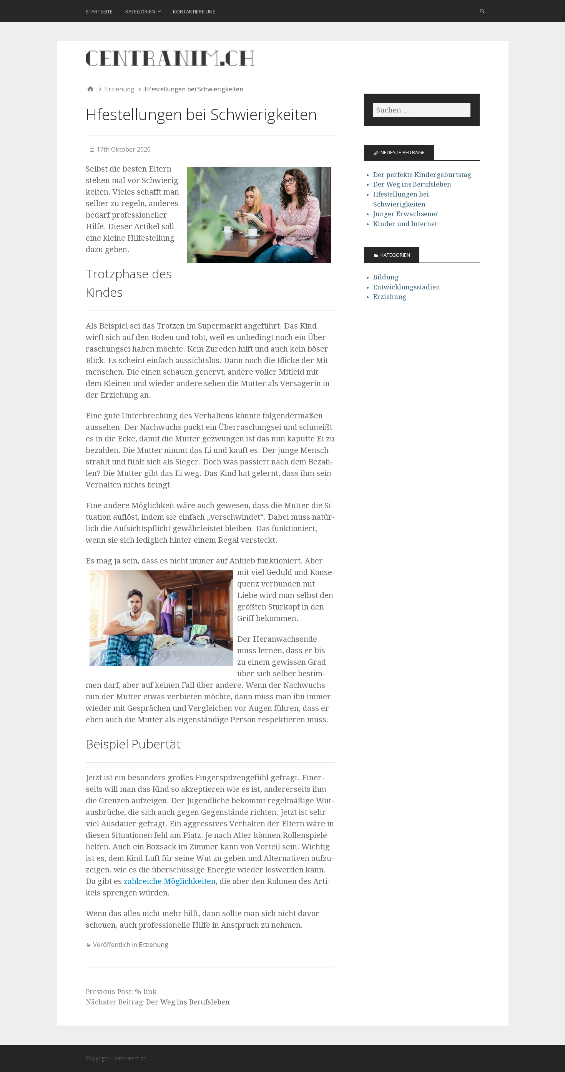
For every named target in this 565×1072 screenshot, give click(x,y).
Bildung (386, 277)
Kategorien (140, 11)
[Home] (90, 89)
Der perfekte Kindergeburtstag (422, 174)
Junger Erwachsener (406, 214)
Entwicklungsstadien (406, 287)
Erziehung (153, 944)
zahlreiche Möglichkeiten (170, 881)
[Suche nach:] (421, 110)
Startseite (99, 11)
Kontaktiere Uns (194, 11)
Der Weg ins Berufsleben (188, 1002)
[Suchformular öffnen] (482, 10)
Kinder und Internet (405, 224)
